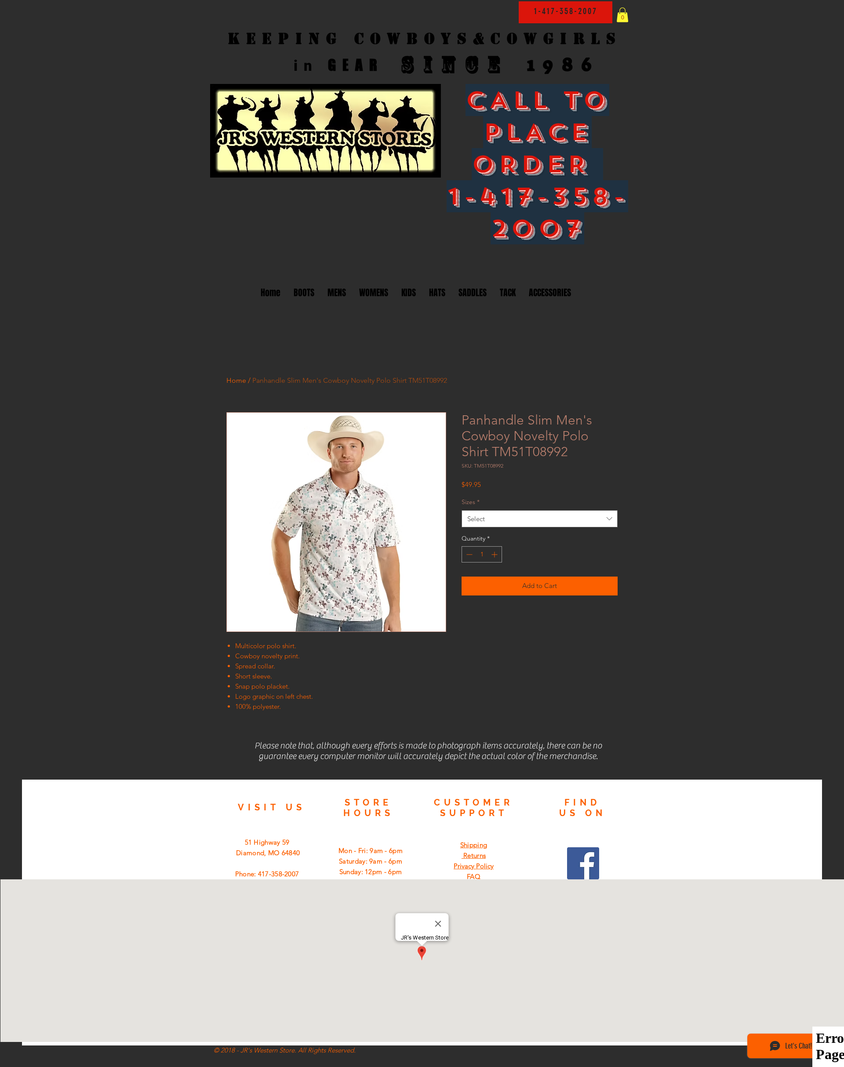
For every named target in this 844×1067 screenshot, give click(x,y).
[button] (622, 14)
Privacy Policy (474, 866)
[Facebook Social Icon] (583, 863)
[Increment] (495, 554)
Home (236, 380)
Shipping (473, 845)
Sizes (471, 502)
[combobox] (540, 518)
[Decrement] (468, 554)
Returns (474, 855)
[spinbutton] (482, 554)
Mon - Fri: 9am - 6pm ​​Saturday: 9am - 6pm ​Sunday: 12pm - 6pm (370, 861)
